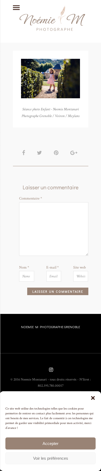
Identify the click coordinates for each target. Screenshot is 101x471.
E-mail (52, 267)
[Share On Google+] (74, 153)
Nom (24, 267)
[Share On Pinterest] (57, 153)
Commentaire (30, 198)
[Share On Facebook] (24, 153)
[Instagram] (50, 370)
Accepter (50, 443)
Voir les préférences (50, 458)
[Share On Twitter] (40, 153)
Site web (79, 267)
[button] (93, 398)
